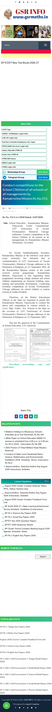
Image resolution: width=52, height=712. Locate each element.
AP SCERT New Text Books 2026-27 (20, 62)
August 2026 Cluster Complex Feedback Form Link (22, 639)
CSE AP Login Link (9, 138)
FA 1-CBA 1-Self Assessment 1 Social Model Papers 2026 (26, 683)
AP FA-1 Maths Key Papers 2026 (14, 633)
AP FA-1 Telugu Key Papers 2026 (15, 626)
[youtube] (23, 2)
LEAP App (6, 130)
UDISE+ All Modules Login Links (15, 134)
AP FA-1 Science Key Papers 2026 (20, 513)
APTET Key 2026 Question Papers (20, 521)
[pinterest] (35, 2)
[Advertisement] (26, 92)
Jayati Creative (32, 704)
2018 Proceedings (36, 208)
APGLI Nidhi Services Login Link (15, 146)
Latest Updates (9, 211)
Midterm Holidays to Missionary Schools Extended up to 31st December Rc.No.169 (24, 433)
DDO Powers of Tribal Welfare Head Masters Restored (26, 449)
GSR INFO (28, 700)
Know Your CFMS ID (10, 155)
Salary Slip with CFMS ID (12, 150)
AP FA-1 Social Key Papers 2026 (20, 517)
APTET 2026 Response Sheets (19, 525)
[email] (31, 707)
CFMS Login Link (9, 167)
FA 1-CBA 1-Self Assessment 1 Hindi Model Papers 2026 (25, 668)
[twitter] (27, 2)
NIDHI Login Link (9, 163)
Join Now (43, 172)
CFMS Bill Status (9, 159)
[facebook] (15, 2)
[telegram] (19, 2)
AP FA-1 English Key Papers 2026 (20, 535)
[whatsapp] (31, 2)
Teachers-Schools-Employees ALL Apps (18, 142)
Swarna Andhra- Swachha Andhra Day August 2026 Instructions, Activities (26, 467)
